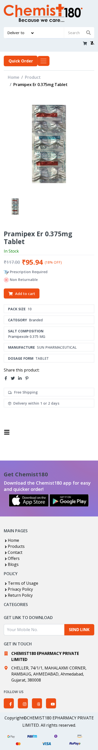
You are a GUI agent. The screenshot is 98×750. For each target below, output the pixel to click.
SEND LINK (79, 629)
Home (13, 77)
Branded (36, 320)
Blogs (13, 564)
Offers (14, 558)
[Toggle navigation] (43, 61)
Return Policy (20, 595)
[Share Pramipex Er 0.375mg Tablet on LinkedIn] (21, 378)
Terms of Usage (23, 583)
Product (33, 77)
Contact (15, 552)
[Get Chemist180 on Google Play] (69, 500)
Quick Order (21, 61)
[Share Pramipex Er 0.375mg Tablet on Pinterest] (28, 378)
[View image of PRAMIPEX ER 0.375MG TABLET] (15, 206)
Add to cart (25, 293)
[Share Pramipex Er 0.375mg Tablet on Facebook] (7, 378)
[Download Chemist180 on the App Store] (29, 500)
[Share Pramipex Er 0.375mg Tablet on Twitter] (14, 378)
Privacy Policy (20, 589)
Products (16, 546)
